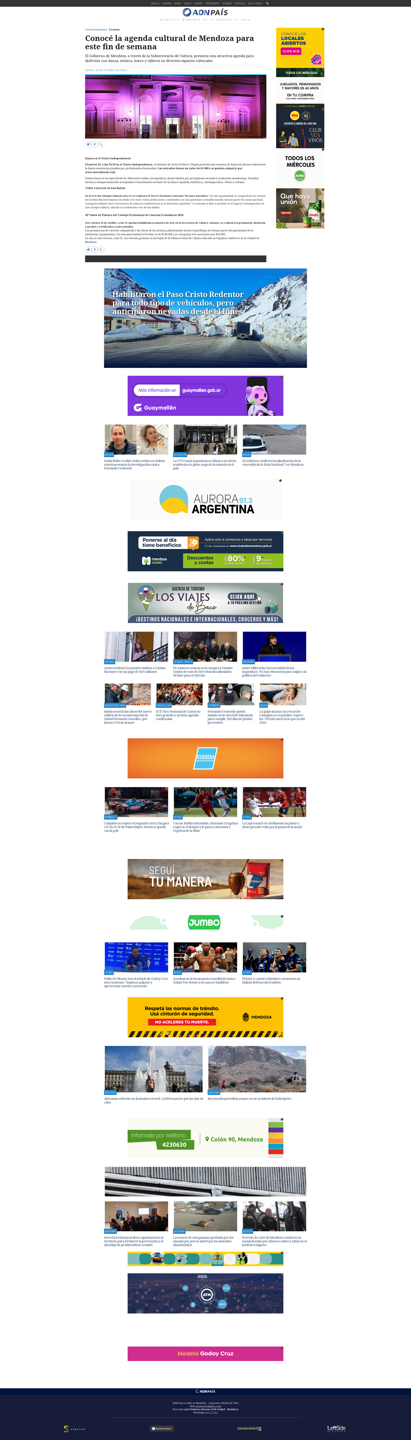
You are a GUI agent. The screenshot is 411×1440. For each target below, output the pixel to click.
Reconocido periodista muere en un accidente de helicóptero (249, 1098)
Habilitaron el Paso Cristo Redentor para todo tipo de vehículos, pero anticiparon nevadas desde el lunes (178, 302)
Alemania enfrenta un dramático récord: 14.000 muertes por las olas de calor (153, 1100)
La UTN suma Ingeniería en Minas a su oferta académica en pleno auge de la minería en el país (204, 464)
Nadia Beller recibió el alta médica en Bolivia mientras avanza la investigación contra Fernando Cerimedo (134, 464)
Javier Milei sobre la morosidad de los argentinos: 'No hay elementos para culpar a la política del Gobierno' (274, 671)
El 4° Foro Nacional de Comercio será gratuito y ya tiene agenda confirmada (178, 715)
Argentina (166, 3)
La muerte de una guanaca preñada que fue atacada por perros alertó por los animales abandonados (203, 1241)
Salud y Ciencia (255, 3)
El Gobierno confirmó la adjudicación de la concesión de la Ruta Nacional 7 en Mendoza (272, 462)
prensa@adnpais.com (208, 1406)
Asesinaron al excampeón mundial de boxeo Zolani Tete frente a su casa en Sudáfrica (204, 980)
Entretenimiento (212, 3)
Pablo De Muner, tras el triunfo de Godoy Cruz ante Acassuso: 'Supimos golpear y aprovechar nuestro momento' (136, 982)
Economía (227, 3)
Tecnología (240, 3)
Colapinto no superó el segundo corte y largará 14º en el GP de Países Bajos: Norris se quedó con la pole (136, 827)
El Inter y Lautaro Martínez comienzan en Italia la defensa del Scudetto (271, 980)
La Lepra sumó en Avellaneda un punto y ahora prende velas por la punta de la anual (272, 825)
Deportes (198, 3)
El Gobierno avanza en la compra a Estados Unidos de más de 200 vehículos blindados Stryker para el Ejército (203, 671)
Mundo (178, 3)
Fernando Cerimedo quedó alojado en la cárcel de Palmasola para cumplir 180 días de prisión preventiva (230, 717)
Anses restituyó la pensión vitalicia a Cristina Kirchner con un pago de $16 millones (135, 670)
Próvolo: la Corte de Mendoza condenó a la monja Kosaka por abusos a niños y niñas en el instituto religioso (274, 1241)
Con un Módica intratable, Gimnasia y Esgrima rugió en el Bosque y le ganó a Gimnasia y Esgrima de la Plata (205, 827)
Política (187, 3)
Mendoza (155, 3)
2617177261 (211, 1412)
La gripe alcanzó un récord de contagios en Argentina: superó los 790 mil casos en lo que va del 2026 (282, 717)
